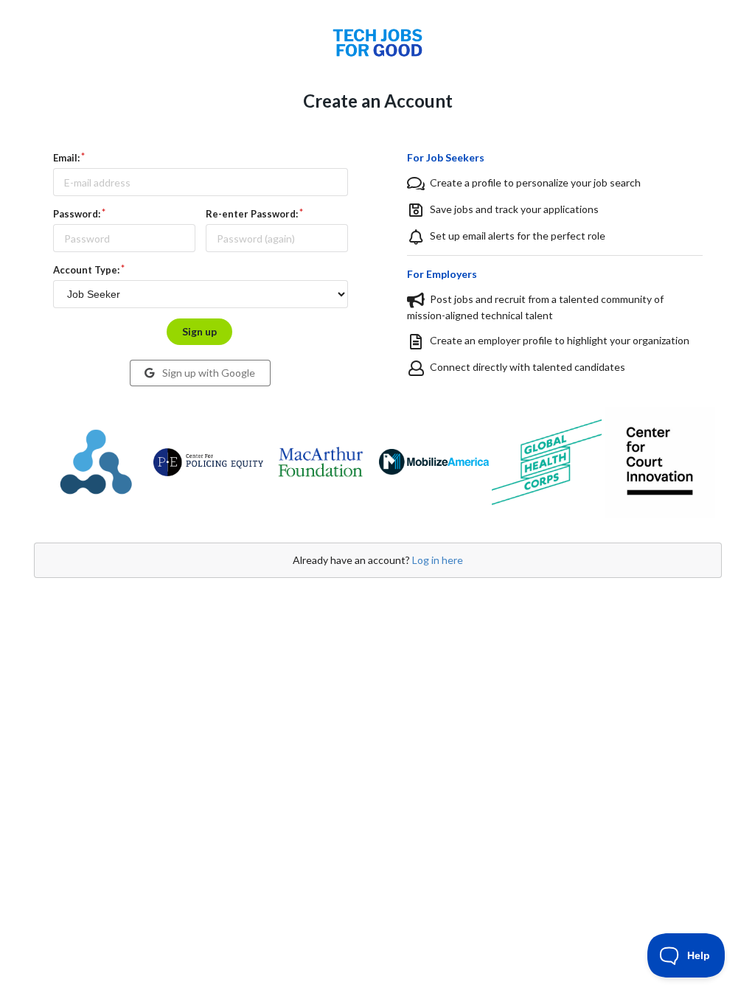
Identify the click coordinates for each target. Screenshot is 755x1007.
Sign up (199, 331)
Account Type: (86, 270)
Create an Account (378, 100)
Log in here (437, 560)
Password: (76, 214)
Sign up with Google (207, 372)
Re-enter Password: (252, 214)
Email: (66, 158)
